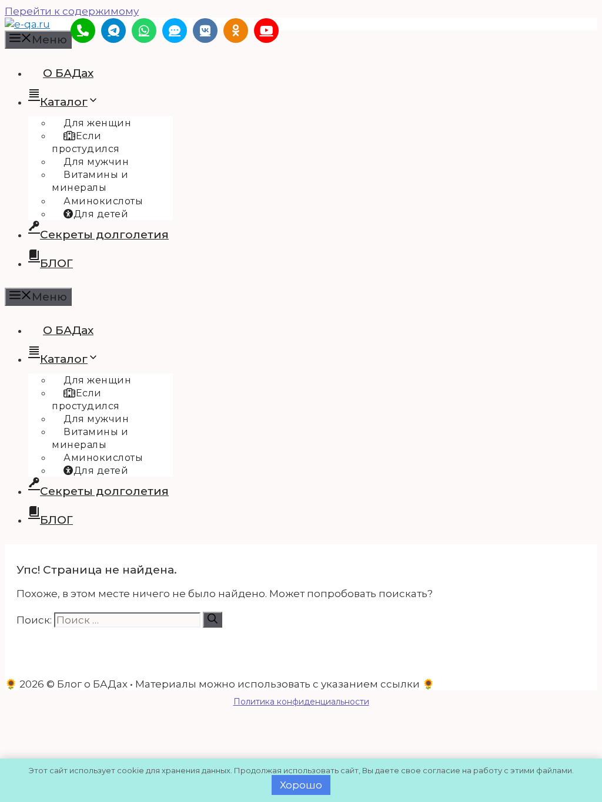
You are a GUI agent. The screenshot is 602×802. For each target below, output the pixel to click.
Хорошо (301, 785)
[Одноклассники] (235, 30)
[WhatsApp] (144, 30)
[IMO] (174, 30)
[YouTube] (266, 30)
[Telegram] (113, 30)
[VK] (205, 30)
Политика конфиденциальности (301, 701)
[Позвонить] (83, 30)
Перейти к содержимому (72, 11)
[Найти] (212, 620)
